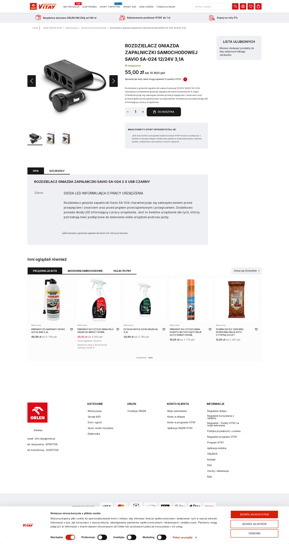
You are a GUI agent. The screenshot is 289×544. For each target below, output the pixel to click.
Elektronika (94, 433)
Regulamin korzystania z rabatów (220, 417)
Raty (209, 476)
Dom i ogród (95, 422)
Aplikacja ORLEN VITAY (180, 428)
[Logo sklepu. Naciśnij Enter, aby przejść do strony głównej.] (43, 6)
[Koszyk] (258, 6)
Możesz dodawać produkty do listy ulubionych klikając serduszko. (237, 51)
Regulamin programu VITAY (222, 436)
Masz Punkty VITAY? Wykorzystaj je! (152, 129)
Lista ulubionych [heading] (239, 42)
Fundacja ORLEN (137, 411)
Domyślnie (251, 271)
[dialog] (251, 6)
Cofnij (35, 28)
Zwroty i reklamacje (218, 470)
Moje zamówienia (177, 411)
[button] (215, 6)
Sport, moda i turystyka (100, 428)
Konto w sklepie (176, 416)
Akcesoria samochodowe (94, 28)
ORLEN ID (212, 453)
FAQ (209, 465)
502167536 (52, 450)
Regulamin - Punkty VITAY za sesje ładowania (223, 424)
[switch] (102, 537)
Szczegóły (57, 170)
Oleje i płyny (122, 270)
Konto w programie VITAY (181, 422)
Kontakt (211, 459)
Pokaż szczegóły (183, 537)
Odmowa (254, 533)
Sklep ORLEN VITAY (52, 28)
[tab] (35, 170)
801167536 (52, 444)
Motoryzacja (72, 28)
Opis (36, 170)
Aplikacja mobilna (216, 448)
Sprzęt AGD (94, 416)
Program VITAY (215, 442)
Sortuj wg (239, 271)
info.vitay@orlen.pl (45, 438)
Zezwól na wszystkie (254, 514)
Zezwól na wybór (254, 524)
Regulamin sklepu (217, 411)
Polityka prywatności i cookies (224, 431)
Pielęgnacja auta (45, 270)
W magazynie (133, 65)
